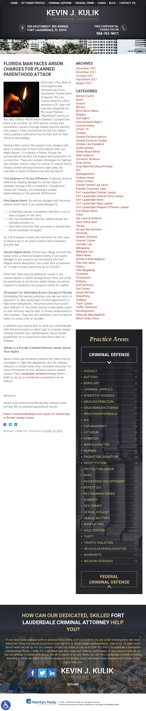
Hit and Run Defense (89, 229)
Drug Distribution (99, 402)
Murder (90, 451)
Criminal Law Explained (90, 144)
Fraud (79, 214)
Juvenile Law (84, 244)
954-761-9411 (107, 33)
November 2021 (86, 72)
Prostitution (83, 277)
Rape (88, 475)
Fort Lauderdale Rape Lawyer (94, 203)
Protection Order (99, 469)
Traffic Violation (98, 543)
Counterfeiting (85, 125)
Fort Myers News (87, 211)
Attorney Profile (33, 3)
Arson (79, 99)
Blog (112, 3)
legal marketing (85, 704)
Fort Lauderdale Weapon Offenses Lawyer (102, 207)
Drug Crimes (83, 162)
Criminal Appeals (98, 389)
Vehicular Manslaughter (90, 314)
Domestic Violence (88, 159)
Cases (102, 3)
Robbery (81, 281)
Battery (80, 107)
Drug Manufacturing (101, 408)
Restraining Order (99, 494)
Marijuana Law (84, 251)
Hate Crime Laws (86, 222)
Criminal (80, 133)
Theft (89, 536)
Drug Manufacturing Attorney (94, 166)
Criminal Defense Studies (91, 140)
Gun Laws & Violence (89, 218)
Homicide (82, 233)
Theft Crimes (84, 303)
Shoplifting (83, 296)
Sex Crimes (83, 288)
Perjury (80, 266)
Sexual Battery (85, 292)
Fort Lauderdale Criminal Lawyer (96, 192)
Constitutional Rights (89, 122)
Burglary (81, 114)
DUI (78, 170)
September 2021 (86, 79)
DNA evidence (85, 155)
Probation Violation (101, 457)
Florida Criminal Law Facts (92, 185)
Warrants (92, 555)
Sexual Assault (97, 512)
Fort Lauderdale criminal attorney (35, 373)
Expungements (85, 174)
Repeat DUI (92, 487)
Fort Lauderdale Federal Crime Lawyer (100, 196)
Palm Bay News (85, 263)
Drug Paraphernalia (101, 414)
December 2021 (86, 68)
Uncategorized (85, 311)
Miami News (83, 255)
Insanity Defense (86, 236)
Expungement (95, 426)
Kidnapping (82, 248)
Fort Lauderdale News (90, 199)
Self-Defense (84, 285)
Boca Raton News (87, 110)
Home (14, 3)
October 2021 (84, 76)
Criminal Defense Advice (91, 136)
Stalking (81, 300)
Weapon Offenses (98, 561)
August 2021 (84, 83)
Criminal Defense (60, 3)
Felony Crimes (84, 181)
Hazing (80, 225)
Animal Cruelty (85, 96)
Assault (80, 103)
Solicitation (94, 530)
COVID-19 (82, 129)
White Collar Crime (87, 318)
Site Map (73, 684)
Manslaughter (96, 444)
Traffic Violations (86, 307)
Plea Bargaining (85, 270)
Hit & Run (91, 432)
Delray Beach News (88, 151)
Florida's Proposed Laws (91, 188)
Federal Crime (84, 3)
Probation (82, 274)
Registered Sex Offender (104, 481)
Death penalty (85, 148)
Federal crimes (85, 177)
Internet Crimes (85, 240)
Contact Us (127, 3)
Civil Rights (83, 118)
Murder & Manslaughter (90, 259)
